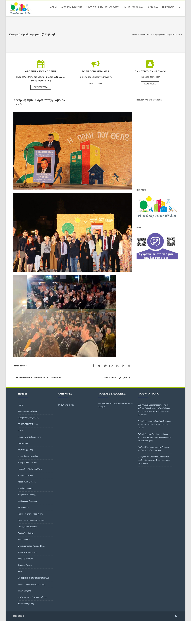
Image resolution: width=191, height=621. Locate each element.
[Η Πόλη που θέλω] (21, 8)
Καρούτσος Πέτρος (25, 475)
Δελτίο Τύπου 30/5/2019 (118, 377)
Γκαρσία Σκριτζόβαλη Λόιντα (29, 437)
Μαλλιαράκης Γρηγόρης (27, 501)
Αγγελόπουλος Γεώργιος (28, 411)
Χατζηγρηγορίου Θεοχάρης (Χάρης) (32, 597)
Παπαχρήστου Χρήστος (27, 527)
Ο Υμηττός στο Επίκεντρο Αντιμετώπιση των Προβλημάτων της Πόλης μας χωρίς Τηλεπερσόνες (154, 460)
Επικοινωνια (168, 7)
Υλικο (20, 571)
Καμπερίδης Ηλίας (25, 450)
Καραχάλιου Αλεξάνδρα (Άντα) (30, 469)
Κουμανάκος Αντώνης (27, 495)
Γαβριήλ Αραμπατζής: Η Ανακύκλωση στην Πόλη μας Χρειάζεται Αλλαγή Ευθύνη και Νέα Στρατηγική (154, 437)
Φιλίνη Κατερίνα (24, 591)
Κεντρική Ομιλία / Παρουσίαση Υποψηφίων (37, 377)
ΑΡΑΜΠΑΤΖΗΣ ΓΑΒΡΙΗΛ (71, 7)
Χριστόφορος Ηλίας (26, 604)
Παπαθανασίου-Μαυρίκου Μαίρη (31, 520)
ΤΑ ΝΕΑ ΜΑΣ (152, 7)
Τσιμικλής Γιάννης (25, 565)
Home (20, 405)
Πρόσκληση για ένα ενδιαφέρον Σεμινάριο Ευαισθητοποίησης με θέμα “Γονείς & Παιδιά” (154, 424)
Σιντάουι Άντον (24, 539)
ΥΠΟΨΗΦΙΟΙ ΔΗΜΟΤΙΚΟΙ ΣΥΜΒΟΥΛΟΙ (102, 7)
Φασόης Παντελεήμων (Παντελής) (31, 584)
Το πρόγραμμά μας (133, 7)
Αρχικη (53, 7)
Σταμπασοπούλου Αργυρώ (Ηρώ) (31, 546)
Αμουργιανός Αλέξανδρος (28, 418)
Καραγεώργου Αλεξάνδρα (28, 456)
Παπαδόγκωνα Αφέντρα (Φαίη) (30, 514)
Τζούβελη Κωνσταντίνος (27, 552)
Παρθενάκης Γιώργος (26, 533)
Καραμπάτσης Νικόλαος (27, 462)
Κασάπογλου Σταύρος (27, 482)
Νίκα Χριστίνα (23, 507)
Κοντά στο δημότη (25, 488)
